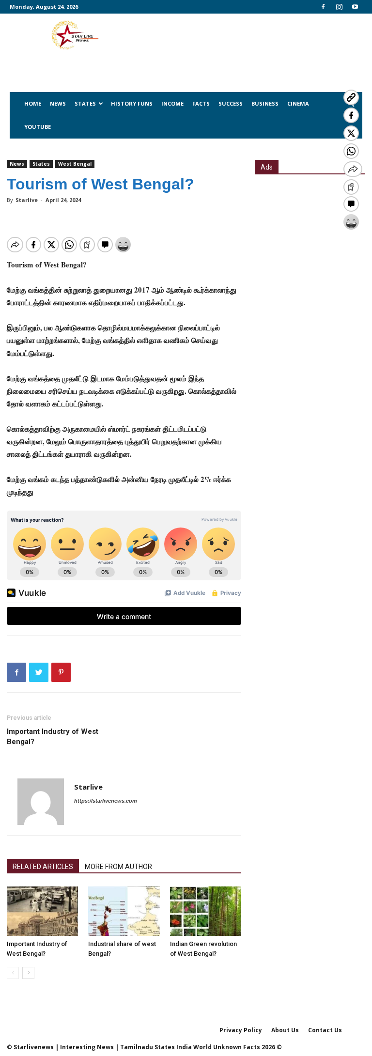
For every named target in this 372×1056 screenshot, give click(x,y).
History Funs (132, 103)
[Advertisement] (310, 235)
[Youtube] (355, 7)
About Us (285, 1030)
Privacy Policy (240, 1030)
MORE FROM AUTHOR (118, 866)
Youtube (37, 126)
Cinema (298, 103)
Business (265, 103)
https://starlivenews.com (105, 801)
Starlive (27, 199)
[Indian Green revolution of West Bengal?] (205, 910)
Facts (201, 103)
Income (172, 103)
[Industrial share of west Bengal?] (123, 910)
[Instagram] (339, 7)
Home (32, 103)
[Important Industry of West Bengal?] (42, 910)
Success (230, 103)
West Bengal (75, 163)
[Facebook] (323, 7)
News (58, 103)
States (85, 103)
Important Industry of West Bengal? (52, 736)
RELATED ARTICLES (43, 866)
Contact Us (325, 1030)
